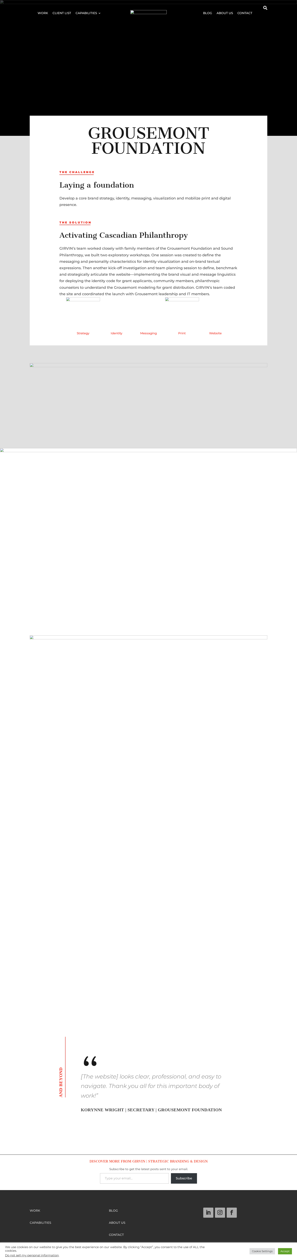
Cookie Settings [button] (262, 1251)
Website (215, 333)
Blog (207, 13)
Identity (116, 333)
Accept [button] (285, 1251)
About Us (225, 13)
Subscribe (184, 1178)
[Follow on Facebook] (232, 1213)
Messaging (148, 333)
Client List (62, 13)
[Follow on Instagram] (220, 1213)
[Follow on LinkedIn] (208, 1213)
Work (43, 13)
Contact (244, 13)
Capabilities (86, 13)
